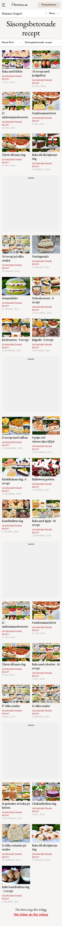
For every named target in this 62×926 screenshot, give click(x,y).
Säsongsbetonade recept (38, 42)
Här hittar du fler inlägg (31, 914)
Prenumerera (49, 5)
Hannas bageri (12, 13)
